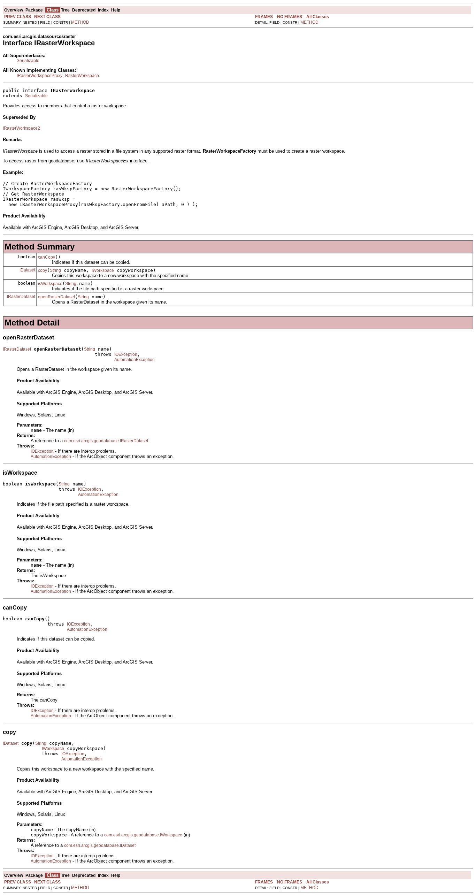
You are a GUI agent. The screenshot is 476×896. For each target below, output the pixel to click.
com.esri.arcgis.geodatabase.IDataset (100, 845)
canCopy (46, 257)
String (55, 270)
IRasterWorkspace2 (21, 128)
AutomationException (134, 359)
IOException (125, 354)
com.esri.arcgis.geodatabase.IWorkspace (143, 835)
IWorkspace (103, 270)
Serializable (28, 60)
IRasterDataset (21, 296)
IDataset (27, 270)
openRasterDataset (56, 296)
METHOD (80, 22)
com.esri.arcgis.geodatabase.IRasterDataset (106, 440)
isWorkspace (50, 283)
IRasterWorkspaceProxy (39, 75)
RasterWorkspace (82, 75)
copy (42, 270)
